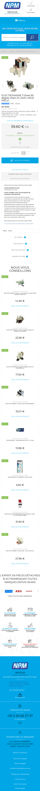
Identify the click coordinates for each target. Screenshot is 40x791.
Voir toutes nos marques (20, 596)
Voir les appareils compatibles (20, 121)
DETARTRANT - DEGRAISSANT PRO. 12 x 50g (20, 440)
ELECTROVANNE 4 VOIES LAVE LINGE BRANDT (20, 403)
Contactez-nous (20, 779)
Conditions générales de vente (20, 768)
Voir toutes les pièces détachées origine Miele (18, 223)
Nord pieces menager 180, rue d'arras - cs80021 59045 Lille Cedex (19, 684)
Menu (21, 20)
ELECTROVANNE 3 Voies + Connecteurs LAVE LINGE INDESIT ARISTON (20, 293)
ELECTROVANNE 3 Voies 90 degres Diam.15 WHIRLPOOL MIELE (20, 330)
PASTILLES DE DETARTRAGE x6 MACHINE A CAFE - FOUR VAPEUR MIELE (20, 514)
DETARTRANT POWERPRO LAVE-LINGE (20, 477)
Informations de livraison (20, 178)
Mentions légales (20, 763)
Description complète (20, 170)
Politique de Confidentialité (20, 774)
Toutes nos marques (20, 758)
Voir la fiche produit (20, 306)
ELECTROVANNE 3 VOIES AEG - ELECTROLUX (20, 551)
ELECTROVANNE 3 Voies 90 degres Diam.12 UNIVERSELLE (20, 367)
